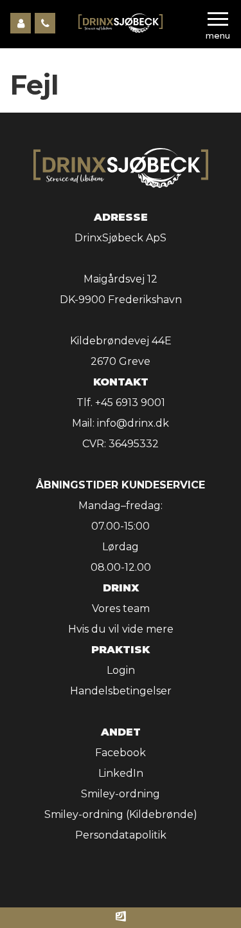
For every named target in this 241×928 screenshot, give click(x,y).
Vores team (121, 608)
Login (121, 670)
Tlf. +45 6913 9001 (120, 402)
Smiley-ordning (120, 794)
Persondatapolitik (120, 835)
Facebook (120, 753)
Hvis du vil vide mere (121, 629)
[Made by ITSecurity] (120, 917)
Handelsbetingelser (121, 691)
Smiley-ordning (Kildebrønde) (120, 814)
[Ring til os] (45, 23)
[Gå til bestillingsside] (20, 23)
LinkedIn (120, 773)
